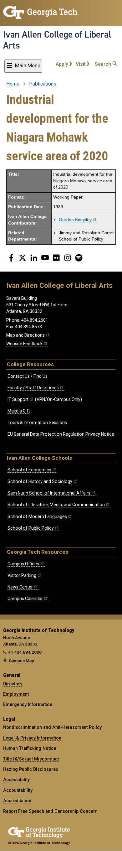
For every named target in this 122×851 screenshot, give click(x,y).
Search (103, 64)
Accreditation (17, 800)
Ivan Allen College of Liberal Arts (57, 40)
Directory (12, 683)
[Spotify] (79, 260)
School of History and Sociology (40, 481)
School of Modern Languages (37, 516)
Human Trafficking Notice (29, 748)
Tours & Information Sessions (37, 422)
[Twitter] (22, 260)
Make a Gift (19, 410)
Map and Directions (25, 335)
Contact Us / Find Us (28, 376)
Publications (42, 84)
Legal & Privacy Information (32, 737)
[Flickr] (56, 260)
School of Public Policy (31, 528)
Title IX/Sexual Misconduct (31, 758)
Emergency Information (27, 704)
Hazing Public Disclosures (30, 769)
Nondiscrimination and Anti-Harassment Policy (52, 727)
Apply (62, 64)
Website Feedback (24, 343)
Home (12, 84)
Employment (16, 694)
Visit (81, 64)
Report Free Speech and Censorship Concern (50, 811)
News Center (20, 586)
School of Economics (29, 469)
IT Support (18, 399)
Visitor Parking (22, 575)
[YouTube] (45, 260)
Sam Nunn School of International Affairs (49, 493)
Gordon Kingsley (75, 219)
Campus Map (21, 660)
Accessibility (16, 779)
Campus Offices (23, 563)
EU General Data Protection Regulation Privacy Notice (61, 434)
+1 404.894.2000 (25, 652)
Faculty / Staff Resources (33, 387)
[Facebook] (11, 260)
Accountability (18, 790)
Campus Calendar (25, 598)
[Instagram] (67, 260)
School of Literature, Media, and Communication (56, 504)
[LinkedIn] (34, 260)
